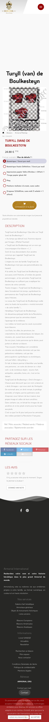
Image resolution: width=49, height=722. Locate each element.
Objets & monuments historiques (24, 610)
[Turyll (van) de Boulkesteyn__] (24, 109)
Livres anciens (24, 614)
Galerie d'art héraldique (24, 604)
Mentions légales (24, 670)
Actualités (24, 641)
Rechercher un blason (24, 651)
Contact (24, 692)
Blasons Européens (24, 620)
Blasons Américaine (24, 623)
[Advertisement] (24, 39)
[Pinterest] (27, 510)
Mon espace (24, 654)
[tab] (24, 425)
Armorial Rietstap (21, 133)
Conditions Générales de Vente (24, 664)
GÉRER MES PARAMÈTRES (18, 717)
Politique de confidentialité (24, 667)
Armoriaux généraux (24, 607)
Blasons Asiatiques (24, 627)
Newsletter (24, 644)
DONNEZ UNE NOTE (16, 487)
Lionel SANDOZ (24, 638)
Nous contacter (24, 657)
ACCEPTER (35, 717)
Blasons (9, 133)
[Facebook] (21, 510)
